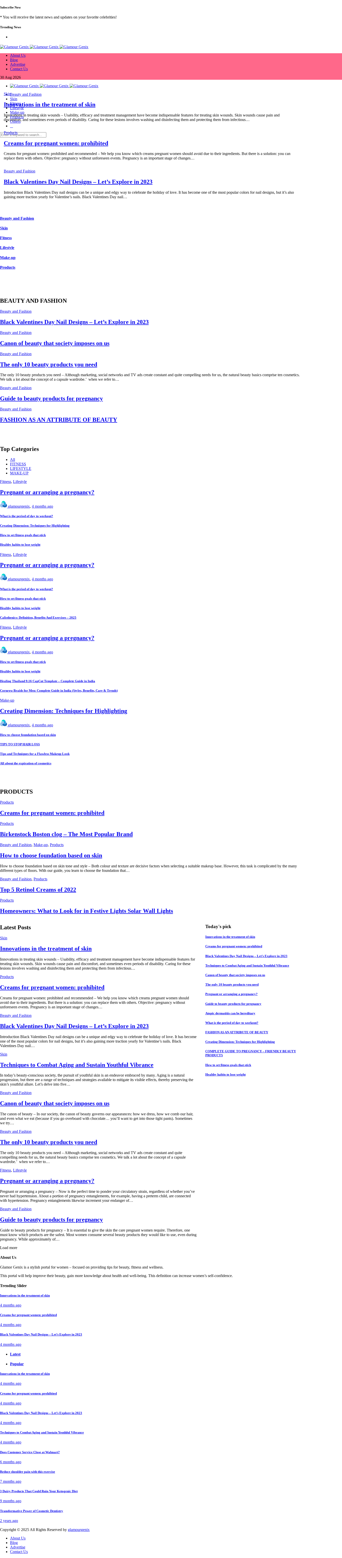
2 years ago (9, 1521)
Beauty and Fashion (19, 171)
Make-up (7, 700)
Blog (14, 60)
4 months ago (42, 506)
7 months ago (10, 1481)
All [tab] (12, 459)
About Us (18, 55)
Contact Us (19, 69)
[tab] (155, 1354)
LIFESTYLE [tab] (20, 468)
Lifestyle (20, 481)
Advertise (17, 64)
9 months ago (10, 1501)
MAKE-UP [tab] (19, 473)
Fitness (5, 481)
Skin (7, 94)
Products (11, 132)
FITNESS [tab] (18, 464)
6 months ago (10, 1462)
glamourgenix (19, 506)
